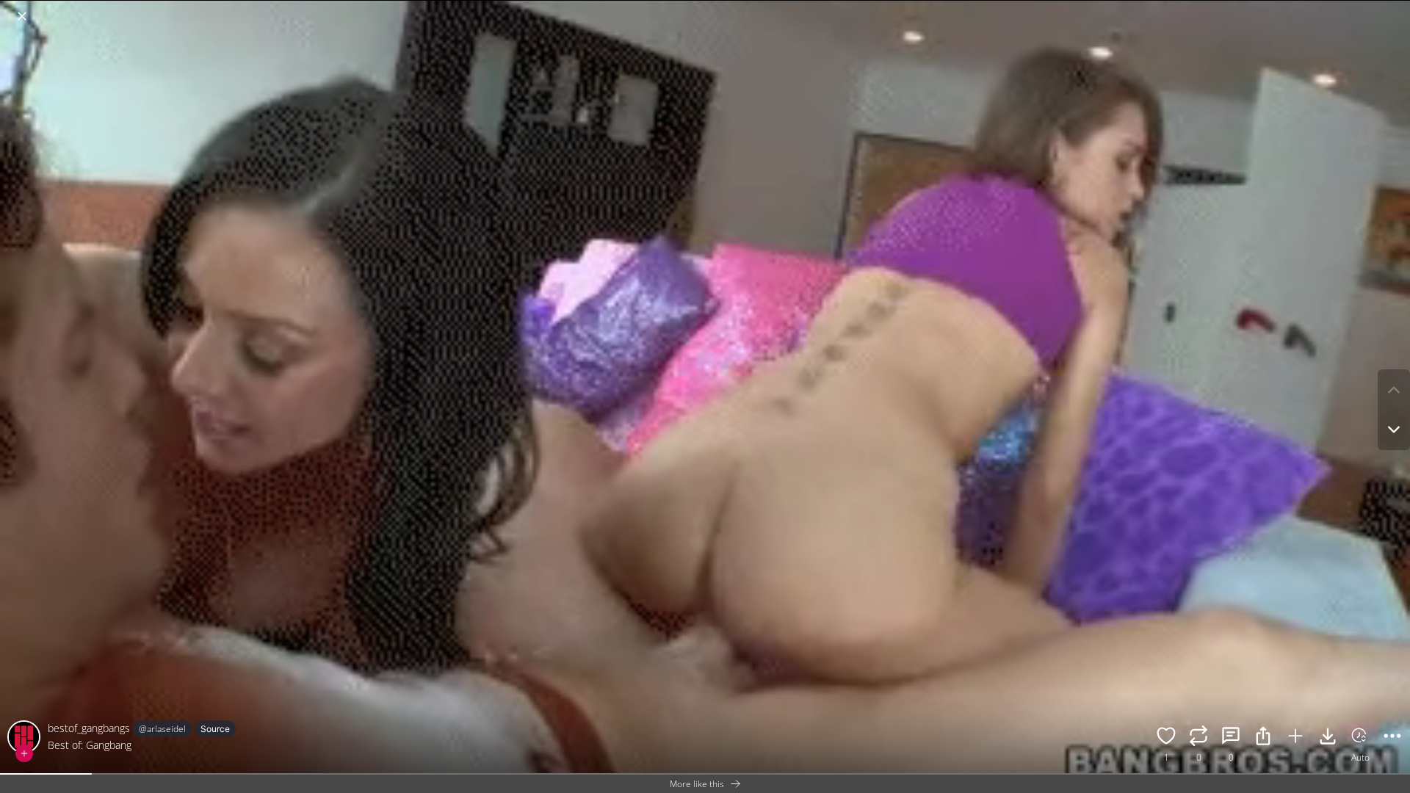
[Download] (1327, 737)
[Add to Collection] (1295, 737)
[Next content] (1394, 429)
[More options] (1392, 737)
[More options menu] (1395, 9)
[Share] (1263, 737)
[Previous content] (1394, 390)
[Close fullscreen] (22, 16)
